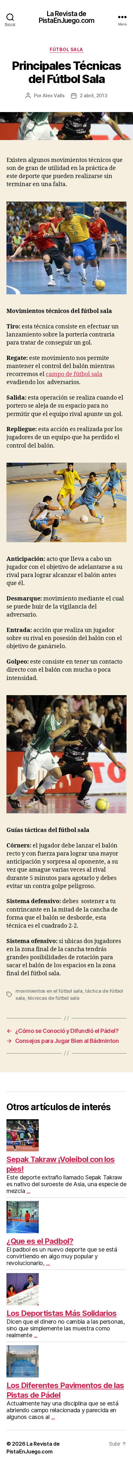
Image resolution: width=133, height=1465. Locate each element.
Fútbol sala (66, 49)
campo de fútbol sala (74, 374)
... (28, 1190)
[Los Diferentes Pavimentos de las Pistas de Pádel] (66, 1361)
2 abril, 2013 (93, 95)
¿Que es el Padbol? (39, 1241)
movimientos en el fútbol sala (49, 991)
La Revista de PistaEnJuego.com (66, 17)
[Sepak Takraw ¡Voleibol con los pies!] (66, 1135)
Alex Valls (53, 95)
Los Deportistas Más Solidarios (61, 1313)
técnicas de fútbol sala (53, 998)
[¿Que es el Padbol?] (66, 1217)
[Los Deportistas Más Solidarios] (66, 1289)
